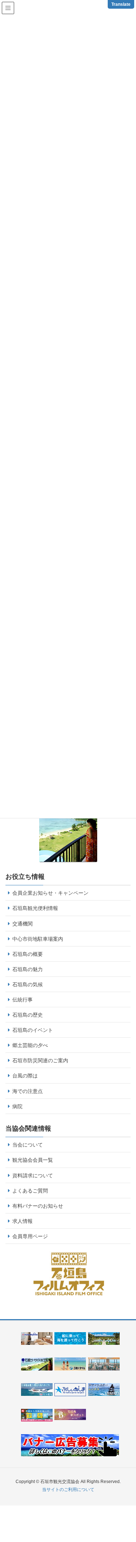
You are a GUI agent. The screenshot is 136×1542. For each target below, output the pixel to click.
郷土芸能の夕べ (30, 1045)
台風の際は (25, 1076)
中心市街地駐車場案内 (37, 939)
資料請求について (32, 1175)
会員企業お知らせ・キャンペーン (50, 893)
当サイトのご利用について (68, 1489)
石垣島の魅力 (27, 969)
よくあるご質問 (30, 1191)
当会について (27, 1145)
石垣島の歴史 (27, 1015)
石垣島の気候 (27, 984)
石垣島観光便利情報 (35, 908)
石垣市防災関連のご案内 (40, 1060)
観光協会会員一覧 (32, 1160)
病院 (17, 1106)
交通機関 (22, 924)
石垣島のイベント (32, 1030)
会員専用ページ (30, 1236)
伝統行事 (22, 1000)
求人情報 (22, 1221)
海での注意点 (27, 1091)
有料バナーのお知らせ (37, 1206)
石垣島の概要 (27, 954)
